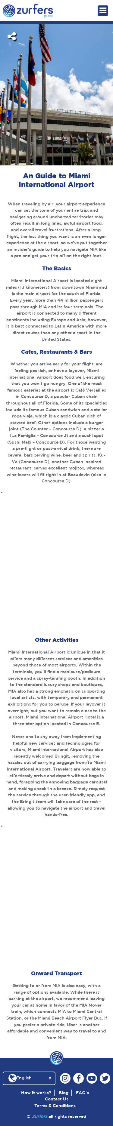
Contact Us (56, 1099)
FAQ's (82, 1092)
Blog (63, 1092)
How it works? (36, 1092)
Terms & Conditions (55, 1105)
